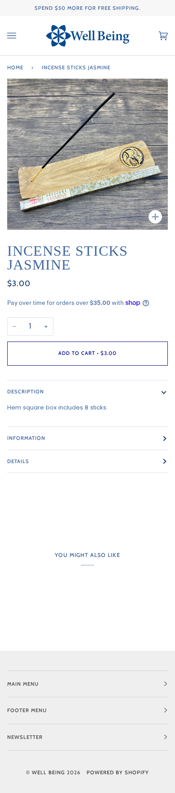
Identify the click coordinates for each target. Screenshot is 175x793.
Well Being (48, 772)
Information (26, 438)
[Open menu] (20, 35)
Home (15, 67)
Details (18, 461)
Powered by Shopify (118, 772)
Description (25, 391)
